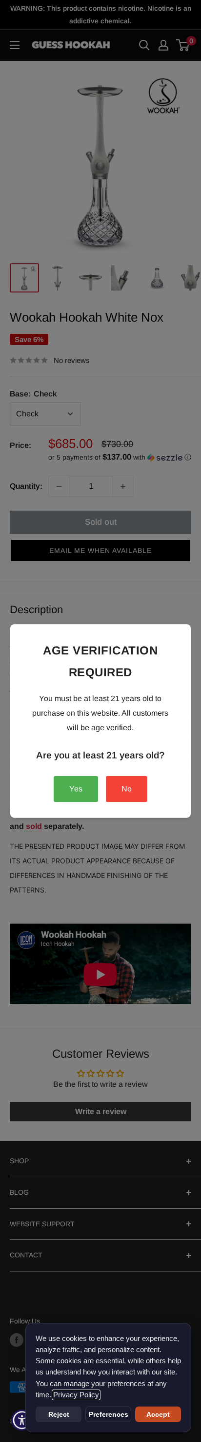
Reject (58, 1414)
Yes (75, 789)
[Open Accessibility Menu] (22, 1420)
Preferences (108, 1414)
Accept (158, 1414)
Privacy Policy (76, 1395)
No (126, 789)
